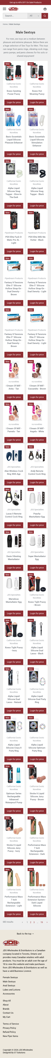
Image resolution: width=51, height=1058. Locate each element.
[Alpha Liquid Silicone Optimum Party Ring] (37, 725)
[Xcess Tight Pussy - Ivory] (13, 628)
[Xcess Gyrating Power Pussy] (13, 71)
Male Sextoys (9, 981)
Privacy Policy (9, 1028)
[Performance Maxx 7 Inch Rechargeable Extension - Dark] (37, 825)
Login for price (14, 102)
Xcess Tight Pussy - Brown (37, 600)
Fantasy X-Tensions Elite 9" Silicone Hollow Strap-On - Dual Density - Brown (14, 338)
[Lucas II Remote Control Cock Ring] (13, 497)
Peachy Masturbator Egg (37, 513)
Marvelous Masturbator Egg (14, 598)
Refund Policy (9, 1032)
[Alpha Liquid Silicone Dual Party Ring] (37, 676)
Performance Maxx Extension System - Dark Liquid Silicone (37, 897)
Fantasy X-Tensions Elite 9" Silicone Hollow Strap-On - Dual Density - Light (37, 336)
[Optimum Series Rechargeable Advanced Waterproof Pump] (13, 774)
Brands (6, 1009)
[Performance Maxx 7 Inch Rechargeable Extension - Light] (13, 877)
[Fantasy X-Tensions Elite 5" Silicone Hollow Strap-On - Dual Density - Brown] (13, 266)
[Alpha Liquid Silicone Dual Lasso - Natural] (13, 676)
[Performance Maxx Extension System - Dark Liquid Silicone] (37, 877)
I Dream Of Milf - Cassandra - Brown (37, 385)
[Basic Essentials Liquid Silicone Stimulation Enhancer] (37, 117)
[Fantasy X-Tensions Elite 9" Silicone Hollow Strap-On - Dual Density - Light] (37, 317)
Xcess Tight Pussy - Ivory (14, 645)
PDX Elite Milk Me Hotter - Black (37, 236)
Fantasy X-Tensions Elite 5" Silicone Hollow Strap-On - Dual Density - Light (37, 285)
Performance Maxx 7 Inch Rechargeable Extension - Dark (37, 846)
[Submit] (45, 16)
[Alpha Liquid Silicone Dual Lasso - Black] (37, 628)
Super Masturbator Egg (37, 556)
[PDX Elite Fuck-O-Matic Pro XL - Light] (13, 220)
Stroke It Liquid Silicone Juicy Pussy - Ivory (14, 844)
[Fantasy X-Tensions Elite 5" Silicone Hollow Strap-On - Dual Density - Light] (37, 266)
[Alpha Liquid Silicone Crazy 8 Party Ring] (13, 725)
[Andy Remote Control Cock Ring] (37, 454)
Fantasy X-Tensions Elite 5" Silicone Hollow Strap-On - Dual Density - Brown (14, 286)
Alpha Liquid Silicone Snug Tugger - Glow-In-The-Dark (14, 189)
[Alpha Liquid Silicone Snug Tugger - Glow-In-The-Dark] (13, 169)
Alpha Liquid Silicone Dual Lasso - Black (37, 647)
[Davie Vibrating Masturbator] (13, 540)
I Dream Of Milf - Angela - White (37, 428)
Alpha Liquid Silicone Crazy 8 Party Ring (14, 744)
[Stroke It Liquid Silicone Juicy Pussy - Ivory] (13, 825)
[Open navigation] (4, 9)
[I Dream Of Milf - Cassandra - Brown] (37, 369)
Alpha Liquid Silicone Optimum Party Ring (36, 744)
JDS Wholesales (26, 1050)
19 (42, 922)
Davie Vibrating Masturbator (14, 556)
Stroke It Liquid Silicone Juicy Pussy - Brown (37, 793)
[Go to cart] (45, 9)
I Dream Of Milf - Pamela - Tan (14, 428)
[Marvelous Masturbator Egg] (13, 582)
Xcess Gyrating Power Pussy (14, 89)
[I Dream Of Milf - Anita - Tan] (13, 369)
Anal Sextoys (9, 985)
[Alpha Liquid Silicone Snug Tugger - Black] (37, 169)
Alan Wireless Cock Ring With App (14, 470)
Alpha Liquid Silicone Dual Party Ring (37, 696)
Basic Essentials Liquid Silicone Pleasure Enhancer (14, 136)
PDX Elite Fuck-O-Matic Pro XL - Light (14, 238)
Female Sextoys (10, 977)
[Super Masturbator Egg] (37, 540)
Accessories (9, 993)
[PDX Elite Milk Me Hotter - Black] (37, 220)
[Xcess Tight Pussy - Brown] (37, 582)
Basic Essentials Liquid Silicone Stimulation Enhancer (37, 137)
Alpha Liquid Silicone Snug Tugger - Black (37, 188)
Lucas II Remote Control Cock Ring (14, 513)
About (5, 1004)
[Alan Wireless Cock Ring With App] (13, 454)
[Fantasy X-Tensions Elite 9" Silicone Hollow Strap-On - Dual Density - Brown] (13, 317)
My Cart (6, 1017)
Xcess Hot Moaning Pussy (37, 89)
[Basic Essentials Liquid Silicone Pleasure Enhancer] (13, 117)
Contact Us (8, 1013)
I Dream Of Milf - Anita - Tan (14, 385)
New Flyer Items (10, 1036)
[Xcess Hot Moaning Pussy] (37, 71)
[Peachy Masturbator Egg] (37, 497)
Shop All (7, 1000)
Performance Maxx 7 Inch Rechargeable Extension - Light (14, 897)
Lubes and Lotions (11, 989)
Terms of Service (11, 1024)
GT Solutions (19, 1052)
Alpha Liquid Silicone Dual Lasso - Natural (14, 696)
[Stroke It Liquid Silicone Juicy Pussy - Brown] (37, 774)
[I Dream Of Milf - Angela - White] (37, 412)
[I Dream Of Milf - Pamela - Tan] (13, 412)
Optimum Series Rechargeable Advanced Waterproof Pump (13, 794)
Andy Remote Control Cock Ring (37, 470)
